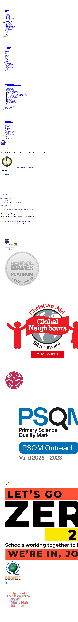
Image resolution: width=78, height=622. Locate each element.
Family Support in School (12, 91)
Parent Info (5, 77)
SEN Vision (9, 99)
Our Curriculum (8, 39)
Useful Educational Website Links (11, 106)
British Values (7, 8)
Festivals (8, 31)
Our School (5, 3)
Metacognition (7, 72)
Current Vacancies (8, 138)
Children (4, 109)
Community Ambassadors (9, 112)
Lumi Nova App (10, 88)
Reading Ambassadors (9, 120)
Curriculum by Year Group (10, 41)
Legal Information (20, 225)
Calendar (6, 129)
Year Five (9, 47)
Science (6, 61)
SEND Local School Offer (12, 101)
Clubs (6, 110)
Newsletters (7, 126)
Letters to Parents (8, 125)
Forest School (7, 116)
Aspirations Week (8, 63)
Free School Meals (8, 82)
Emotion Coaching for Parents (12, 92)
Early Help (7, 79)
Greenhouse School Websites (18, 227)
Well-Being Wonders (9, 123)
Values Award (7, 75)
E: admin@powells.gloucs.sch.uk (8, 221)
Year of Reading (8, 76)
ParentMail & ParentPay (9, 89)
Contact (4, 135)
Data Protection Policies (9, 134)
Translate (11, 148)
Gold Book (7, 68)
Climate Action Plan (8, 21)
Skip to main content (4, 0)
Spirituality (7, 33)
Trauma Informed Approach (12, 96)
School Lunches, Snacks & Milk (11, 97)
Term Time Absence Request (10, 108)
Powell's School (23, 167)
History (6, 11)
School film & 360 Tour (9, 18)
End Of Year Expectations (9, 49)
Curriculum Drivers (8, 38)
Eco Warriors (7, 114)
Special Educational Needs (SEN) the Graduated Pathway (17, 95)
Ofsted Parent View (10, 13)
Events (6, 127)
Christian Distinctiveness (9, 27)
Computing (7, 51)
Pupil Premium (7, 133)
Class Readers (7, 65)
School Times (7, 15)
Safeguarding (7, 19)
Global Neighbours (8, 34)
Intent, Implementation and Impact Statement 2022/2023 (10, 202)
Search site (2, 615)
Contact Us (7, 136)
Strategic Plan (7, 20)
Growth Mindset (8, 69)
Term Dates (7, 103)
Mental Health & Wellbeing (10, 84)
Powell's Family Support (9, 90)
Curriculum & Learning (9, 37)
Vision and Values (8, 23)
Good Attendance (10, 93)
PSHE (6, 60)
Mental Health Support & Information (14, 85)
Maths (6, 57)
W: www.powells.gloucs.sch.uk (24, 221)
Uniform (6, 104)
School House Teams (9, 122)
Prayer (8, 32)
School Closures (8, 17)
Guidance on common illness (10, 83)
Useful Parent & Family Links (10, 105)
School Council (8, 121)
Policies (4, 130)
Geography (7, 55)
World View (7, 35)
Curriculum (5, 36)
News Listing (7, 128)
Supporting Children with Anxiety (13, 87)
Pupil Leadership (8, 119)
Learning (4, 62)
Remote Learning (3, 191)
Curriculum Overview (4, 203)
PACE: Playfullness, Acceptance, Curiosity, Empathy (16, 94)
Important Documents (11, 100)
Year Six (8, 48)
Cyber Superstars (8, 113)
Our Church (7, 28)
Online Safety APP (8, 107)
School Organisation (8, 16)
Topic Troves (7, 74)
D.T (6, 52)
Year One (9, 42)
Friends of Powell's (8, 14)
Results (6, 73)
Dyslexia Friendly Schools (12, 102)
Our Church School (6, 22)
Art (5, 50)
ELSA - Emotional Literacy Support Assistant (15, 86)
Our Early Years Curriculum (10, 40)
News (4, 124)
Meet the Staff (7, 9)
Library (6, 71)
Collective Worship (8, 25)
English (6, 53)
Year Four (9, 46)
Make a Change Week (9, 64)
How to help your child (9, 70)
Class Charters (7, 111)
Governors (7, 10)
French (6, 54)
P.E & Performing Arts (9, 59)
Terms (6, 137)
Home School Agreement (9, 132)
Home (4, 2)
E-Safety (6, 66)
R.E (5, 30)
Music (6, 58)
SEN (6, 98)
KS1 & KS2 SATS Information (6, 205)
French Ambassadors (9, 115)
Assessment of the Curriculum (5, 200)
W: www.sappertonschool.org (7, 226)
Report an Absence (8, 78)
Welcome (6, 4)
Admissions (7, 5)
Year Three (9, 45)
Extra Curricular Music (9, 67)
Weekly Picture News (11, 26)
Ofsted (6, 12)
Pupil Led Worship (8, 29)
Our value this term (10, 24)
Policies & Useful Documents (10, 131)
